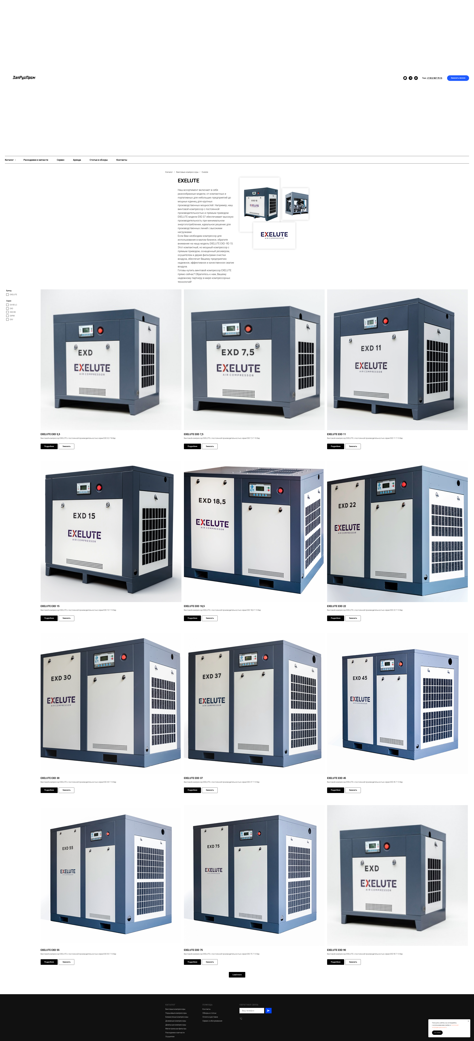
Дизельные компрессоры (175, 1025)
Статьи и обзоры (99, 160)
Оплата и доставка (210, 1017)
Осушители (169, 1037)
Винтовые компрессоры (187, 172)
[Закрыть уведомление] (468, 1021)
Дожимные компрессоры (175, 1021)
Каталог (9, 160)
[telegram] (410, 78)
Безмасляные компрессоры (176, 1017)
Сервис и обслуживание (212, 1021)
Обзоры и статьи (209, 1013)
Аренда (77, 160)
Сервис (60, 160)
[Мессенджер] (405, 78)
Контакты (121, 160)
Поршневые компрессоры (176, 1013)
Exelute (205, 172)
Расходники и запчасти (36, 160)
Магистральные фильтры (175, 1029)
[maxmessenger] (416, 78)
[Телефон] (241, 1018)
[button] (458, 78)
